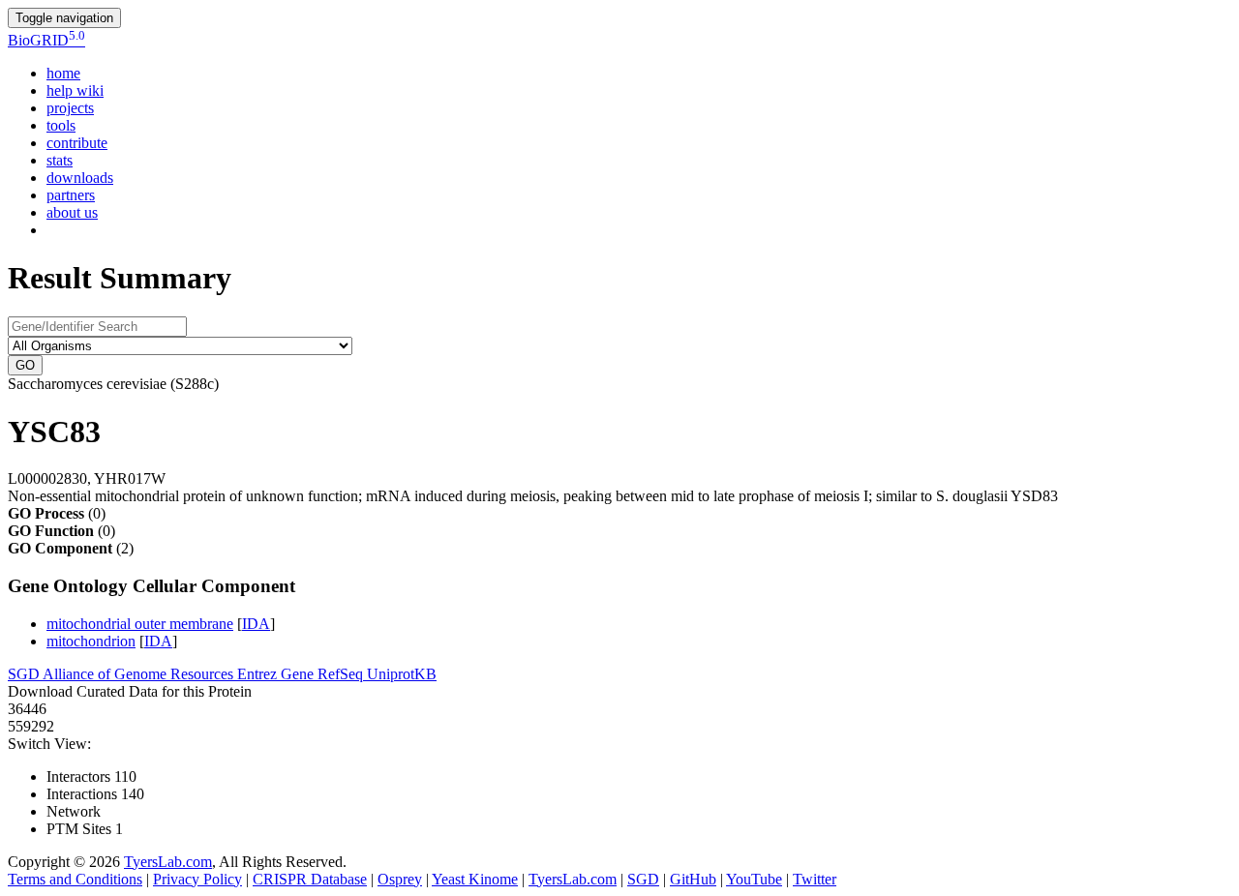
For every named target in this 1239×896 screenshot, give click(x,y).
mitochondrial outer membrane (139, 623)
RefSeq (342, 674)
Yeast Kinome (475, 879)
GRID (46, 40)
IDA (256, 623)
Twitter (814, 879)
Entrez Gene (277, 674)
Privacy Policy (197, 879)
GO (25, 365)
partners (70, 195)
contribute (76, 142)
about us (72, 212)
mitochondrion (91, 641)
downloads (79, 177)
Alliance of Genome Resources (140, 674)
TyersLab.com (168, 861)
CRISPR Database (310, 879)
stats (59, 160)
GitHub (693, 879)
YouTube (754, 879)
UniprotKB (402, 674)
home (63, 73)
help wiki (75, 90)
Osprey (400, 879)
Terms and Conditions (75, 879)
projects (70, 108)
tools (61, 125)
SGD (25, 674)
